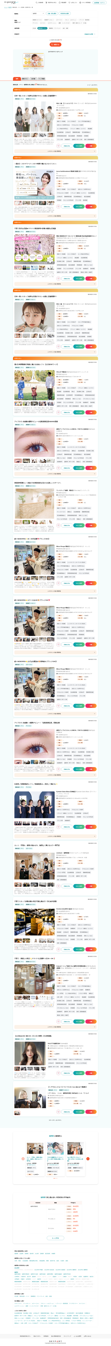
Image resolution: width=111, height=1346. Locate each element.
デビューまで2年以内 (40, 1315)
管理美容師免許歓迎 (53, 1318)
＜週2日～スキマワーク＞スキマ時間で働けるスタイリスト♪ (35, 164)
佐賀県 (21, 1253)
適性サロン (25, 78)
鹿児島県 (47, 1253)
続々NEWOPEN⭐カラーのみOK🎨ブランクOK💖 (32, 600)
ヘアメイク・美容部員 (62, 1303)
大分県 (37, 1253)
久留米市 (23, 1276)
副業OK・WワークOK (20, 1315)
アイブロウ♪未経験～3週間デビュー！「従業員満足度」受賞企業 (37, 723)
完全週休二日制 (27, 1313)
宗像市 (22, 1279)
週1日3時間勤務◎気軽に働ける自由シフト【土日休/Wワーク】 (36, 364)
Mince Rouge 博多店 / (73, 546)
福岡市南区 (43, 1274)
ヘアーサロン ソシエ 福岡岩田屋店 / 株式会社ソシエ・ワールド (68, 1093)
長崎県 (26, 1253)
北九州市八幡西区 (83, 1269)
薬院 (67, 1260)
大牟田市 (16, 1276)
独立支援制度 (79, 1313)
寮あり (52, 1313)
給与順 (33, 78)
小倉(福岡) (25, 1260)
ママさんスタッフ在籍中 (46, 1323)
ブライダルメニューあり (86, 1315)
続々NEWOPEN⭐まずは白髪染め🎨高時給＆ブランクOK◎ (35, 661)
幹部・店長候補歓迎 (65, 1318)
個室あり (16, 1323)
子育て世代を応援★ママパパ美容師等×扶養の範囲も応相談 (35, 228)
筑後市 (54, 1276)
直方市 (29, 1276)
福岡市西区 (50, 1274)
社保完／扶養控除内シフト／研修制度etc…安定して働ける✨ (36, 784)
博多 (19, 1260)
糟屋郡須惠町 (35, 1281)
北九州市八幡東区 (71, 1269)
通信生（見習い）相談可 (86, 1318)
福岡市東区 (17, 1274)
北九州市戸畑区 (38, 1269)
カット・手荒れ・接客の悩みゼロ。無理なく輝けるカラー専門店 (37, 845)
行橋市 (65, 1276)
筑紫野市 (85, 1276)
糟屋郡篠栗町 (18, 1281)
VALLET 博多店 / (72, 372)
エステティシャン (19, 1306)
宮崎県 (42, 1253)
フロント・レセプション (47, 1303)
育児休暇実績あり (61, 1313)
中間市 (75, 1276)
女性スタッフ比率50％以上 (78, 1323)
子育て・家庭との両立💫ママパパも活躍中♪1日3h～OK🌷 (34, 958)
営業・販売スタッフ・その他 (48, 1306)
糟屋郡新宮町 (44, 1281)
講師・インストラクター (32, 1306)
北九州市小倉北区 (49, 1269)
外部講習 (28, 1318)
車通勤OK (87, 1313)
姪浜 (58, 1260)
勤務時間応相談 (45, 1313)
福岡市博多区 (25, 1274)
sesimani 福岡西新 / (72, 853)
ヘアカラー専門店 (76, 1320)
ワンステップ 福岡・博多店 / (72, 490)
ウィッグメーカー (87, 1320)
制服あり (30, 1315)
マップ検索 (42, 78)
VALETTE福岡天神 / (58, 1043)
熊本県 (31, 1253)
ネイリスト (82, 1303)
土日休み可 (36, 1313)
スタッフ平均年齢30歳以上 (62, 1323)
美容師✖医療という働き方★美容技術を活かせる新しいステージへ (37, 483)
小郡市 (80, 1276)
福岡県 (16, 1253)
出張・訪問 (24, 1323)
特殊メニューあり (19, 1318)
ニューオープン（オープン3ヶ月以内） (25, 1320)
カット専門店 (66, 1320)
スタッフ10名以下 (33, 1323)
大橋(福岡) (42, 1260)
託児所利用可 (70, 1313)
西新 (47, 1260)
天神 (15, 1260)
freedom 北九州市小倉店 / (70, 909)
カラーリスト (35, 1303)
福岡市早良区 (67, 1274)
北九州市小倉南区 (60, 1269)
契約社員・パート (24, 1296)
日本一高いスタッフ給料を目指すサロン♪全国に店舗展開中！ (35, 96)
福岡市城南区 (58, 1274)
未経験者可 (43, 1318)
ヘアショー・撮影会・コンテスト (56, 1315)
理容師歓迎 (75, 1318)
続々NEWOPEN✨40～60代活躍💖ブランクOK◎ (31, 539)
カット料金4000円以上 (54, 1320)
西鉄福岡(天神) (33, 1260)
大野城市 (16, 1279)
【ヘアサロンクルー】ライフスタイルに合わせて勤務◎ (67, 1087)
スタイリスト (18, 1303)
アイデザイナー (73, 1303)
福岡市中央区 (34, 1274)
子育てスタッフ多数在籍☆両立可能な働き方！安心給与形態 (35, 901)
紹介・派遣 (49, 1296)
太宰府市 (28, 1279)
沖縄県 (53, 1253)
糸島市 (72, 1279)
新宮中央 (52, 1260)
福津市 (39, 1279)
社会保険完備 (18, 1313)
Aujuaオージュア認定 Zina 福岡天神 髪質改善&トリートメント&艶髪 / (76, 968)
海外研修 (75, 1315)
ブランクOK (35, 1318)
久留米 (62, 1260)
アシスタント (27, 1303)
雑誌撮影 (69, 1315)
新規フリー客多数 (42, 1320)
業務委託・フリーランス (37, 1296)
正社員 (16, 1296)
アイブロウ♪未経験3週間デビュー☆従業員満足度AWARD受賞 (36, 421)
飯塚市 (34, 1276)
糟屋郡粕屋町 (62, 1281)
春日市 (91, 1276)
